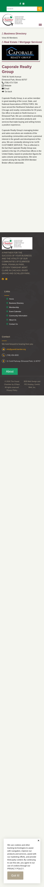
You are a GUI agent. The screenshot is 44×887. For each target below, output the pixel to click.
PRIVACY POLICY (15, 869)
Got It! (15, 875)
